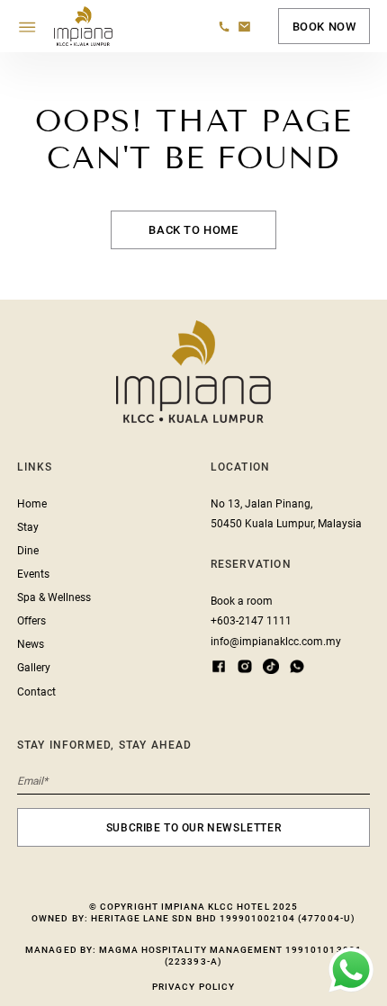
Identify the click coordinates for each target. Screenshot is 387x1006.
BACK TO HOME (193, 230)
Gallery (33, 667)
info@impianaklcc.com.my (276, 641)
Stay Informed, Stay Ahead (105, 745)
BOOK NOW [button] (324, 26)
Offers (31, 621)
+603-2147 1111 (251, 621)
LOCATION (241, 467)
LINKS (35, 467)
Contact (36, 692)
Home (32, 504)
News (30, 644)
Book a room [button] (242, 601)
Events (33, 574)
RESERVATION (251, 564)
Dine (28, 550)
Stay (28, 527)
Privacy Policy (193, 987)
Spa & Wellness (54, 597)
